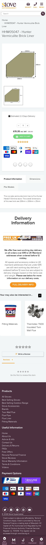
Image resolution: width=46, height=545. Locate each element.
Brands (5, 409)
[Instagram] (23, 509)
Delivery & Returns (10, 445)
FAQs (4, 448)
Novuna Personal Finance (14, 455)
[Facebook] (11, 509)
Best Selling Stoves (11, 400)
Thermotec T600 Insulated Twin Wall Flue (35, 327)
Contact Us (7, 442)
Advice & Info (8, 439)
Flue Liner (6, 418)
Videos (5, 467)
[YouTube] (29, 509)
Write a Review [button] (24, 354)
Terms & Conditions (11, 464)
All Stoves (6, 397)
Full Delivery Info (23, 285)
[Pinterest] (17, 509)
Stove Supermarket (16, 514)
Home (5, 20)
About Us (6, 436)
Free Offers (7, 452)
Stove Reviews (9, 458)
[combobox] (23, 14)
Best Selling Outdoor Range (15, 403)
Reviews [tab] (6, 359)
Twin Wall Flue (8, 412)
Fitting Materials (10, 324)
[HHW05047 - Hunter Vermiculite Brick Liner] (23, 65)
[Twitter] (5, 509)
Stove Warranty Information (14, 461)
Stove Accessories (10, 406)
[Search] (43, 14)
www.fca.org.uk (23, 533)
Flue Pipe (6, 415)
